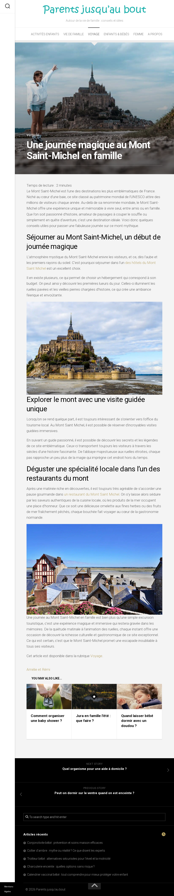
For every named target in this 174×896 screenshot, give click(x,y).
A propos (155, 34)
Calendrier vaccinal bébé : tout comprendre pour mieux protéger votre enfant (77, 874)
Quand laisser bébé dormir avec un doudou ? (137, 721)
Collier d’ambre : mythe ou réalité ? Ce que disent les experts (66, 850)
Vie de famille (73, 34)
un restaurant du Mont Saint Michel (91, 494)
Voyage (94, 34)
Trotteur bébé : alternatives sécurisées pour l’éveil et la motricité (68, 858)
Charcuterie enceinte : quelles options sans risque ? (61, 866)
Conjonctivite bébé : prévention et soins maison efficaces (65, 842)
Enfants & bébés (116, 34)
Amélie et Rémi (38, 669)
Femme (138, 34)
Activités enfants (45, 34)
